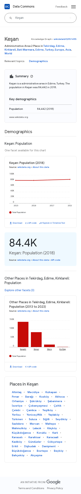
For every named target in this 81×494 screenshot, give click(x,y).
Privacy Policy (55, 488)
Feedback (61, 6)
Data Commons (23, 6)
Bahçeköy (18, 455)
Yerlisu (16, 414)
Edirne (39, 49)
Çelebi (16, 410)
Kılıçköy (52, 428)
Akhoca (60, 396)
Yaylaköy (54, 414)
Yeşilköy (47, 410)
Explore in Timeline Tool (54, 223)
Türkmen (17, 419)
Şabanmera (55, 401)
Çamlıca (31, 410)
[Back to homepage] (7, 6)
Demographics (38, 61)
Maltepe (50, 423)
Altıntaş (16, 392)
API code (32, 223)
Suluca (33, 419)
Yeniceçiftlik (34, 414)
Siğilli (46, 419)
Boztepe (42, 450)
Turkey (49, 49)
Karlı (55, 432)
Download (17, 223)
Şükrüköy (36, 401)
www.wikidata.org (18, 117)
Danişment (49, 446)
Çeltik (57, 405)
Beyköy (58, 450)
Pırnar (15, 396)
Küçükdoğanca (21, 432)
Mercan (34, 423)
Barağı (29, 396)
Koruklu (41, 432)
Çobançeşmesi (38, 405)
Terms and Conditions (31, 488)
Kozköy (44, 396)
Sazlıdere (18, 423)
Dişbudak (30, 446)
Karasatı (17, 437)
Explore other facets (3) (19, 290)
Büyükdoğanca (21, 450)
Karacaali (52, 437)
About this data (41, 167)
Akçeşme (36, 455)
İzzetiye (17, 405)
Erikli (15, 446)
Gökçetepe (54, 441)
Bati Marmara (25, 49)
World (8, 53)
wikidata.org (24, 167)
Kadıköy (17, 441)
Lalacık (37, 428)
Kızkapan (51, 392)
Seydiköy (61, 419)
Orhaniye (18, 401)
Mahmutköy (19, 428)
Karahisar (34, 437)
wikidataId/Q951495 (65, 39)
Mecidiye (33, 392)
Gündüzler (34, 441)
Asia (68, 49)
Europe (59, 49)
